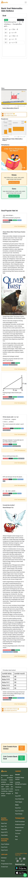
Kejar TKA (4, 826)
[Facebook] (20, 858)
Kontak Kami (4, 866)
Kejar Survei (4, 850)
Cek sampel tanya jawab (9, 115)
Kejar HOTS (4, 832)
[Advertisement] (14, 48)
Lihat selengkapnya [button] (19, 226)
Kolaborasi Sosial (20, 824)
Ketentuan (4, 857)
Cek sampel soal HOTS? (9, 710)
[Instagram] (16, 858)
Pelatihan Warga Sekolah (19, 778)
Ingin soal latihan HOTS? (9, 708)
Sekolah (17, 774)
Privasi (3, 860)
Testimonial (18, 830)
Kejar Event (4, 847)
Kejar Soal (21, 757)
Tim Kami (17, 833)
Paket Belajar (18, 813)
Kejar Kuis (21, 747)
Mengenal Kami (19, 827)
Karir (16, 839)
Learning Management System (20, 783)
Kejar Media (4, 835)
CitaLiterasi (18, 787)
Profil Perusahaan (20, 821)
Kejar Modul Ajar (19, 799)
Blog (16, 836)
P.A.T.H (17, 790)
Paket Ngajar (18, 802)
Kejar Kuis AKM (19, 810)
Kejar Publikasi (5, 844)
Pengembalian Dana (6, 863)
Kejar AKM (4, 829)
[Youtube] (24, 858)
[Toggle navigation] (25, 2)
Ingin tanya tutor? (7, 113)
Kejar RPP (18, 796)
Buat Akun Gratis (14, 182)
